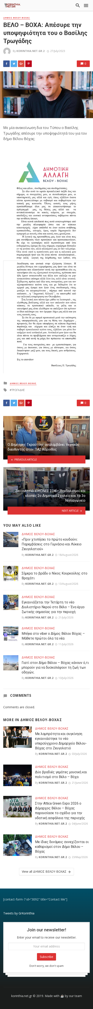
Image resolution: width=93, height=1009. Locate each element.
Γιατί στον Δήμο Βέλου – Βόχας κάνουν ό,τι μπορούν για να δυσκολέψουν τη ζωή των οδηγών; (55, 667)
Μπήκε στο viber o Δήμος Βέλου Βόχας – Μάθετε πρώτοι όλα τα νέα (53, 635)
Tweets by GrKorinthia (18, 913)
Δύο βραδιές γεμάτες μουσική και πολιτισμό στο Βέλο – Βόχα (61, 774)
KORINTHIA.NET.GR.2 (30, 51)
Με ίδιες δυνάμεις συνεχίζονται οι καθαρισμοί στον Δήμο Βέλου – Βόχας (62, 847)
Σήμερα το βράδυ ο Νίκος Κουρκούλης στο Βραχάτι (54, 575)
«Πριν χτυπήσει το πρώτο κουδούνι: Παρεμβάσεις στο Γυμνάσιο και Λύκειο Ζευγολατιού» (52, 544)
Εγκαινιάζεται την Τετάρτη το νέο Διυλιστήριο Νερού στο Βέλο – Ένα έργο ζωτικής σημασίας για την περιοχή (53, 607)
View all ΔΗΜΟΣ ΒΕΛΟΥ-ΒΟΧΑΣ (44, 871)
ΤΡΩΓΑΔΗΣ (18, 390)
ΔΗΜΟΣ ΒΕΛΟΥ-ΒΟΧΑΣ (16, 18)
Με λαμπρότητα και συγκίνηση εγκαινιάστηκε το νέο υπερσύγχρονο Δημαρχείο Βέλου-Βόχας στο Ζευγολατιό (61, 741)
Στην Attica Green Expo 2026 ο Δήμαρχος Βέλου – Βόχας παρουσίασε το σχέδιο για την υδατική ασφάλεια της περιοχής (60, 810)
